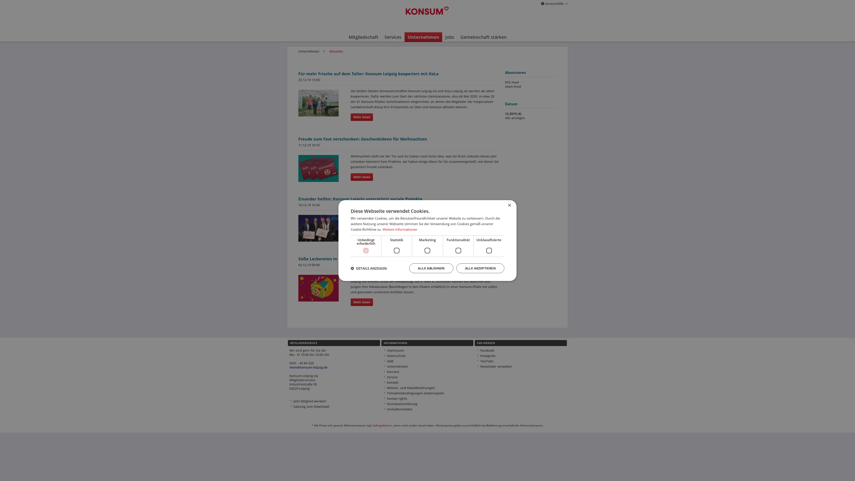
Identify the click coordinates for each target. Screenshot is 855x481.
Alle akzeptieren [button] (480, 268)
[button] (369, 268)
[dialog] (427, 240)
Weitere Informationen (400, 229)
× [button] (509, 205)
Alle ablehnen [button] (431, 268)
